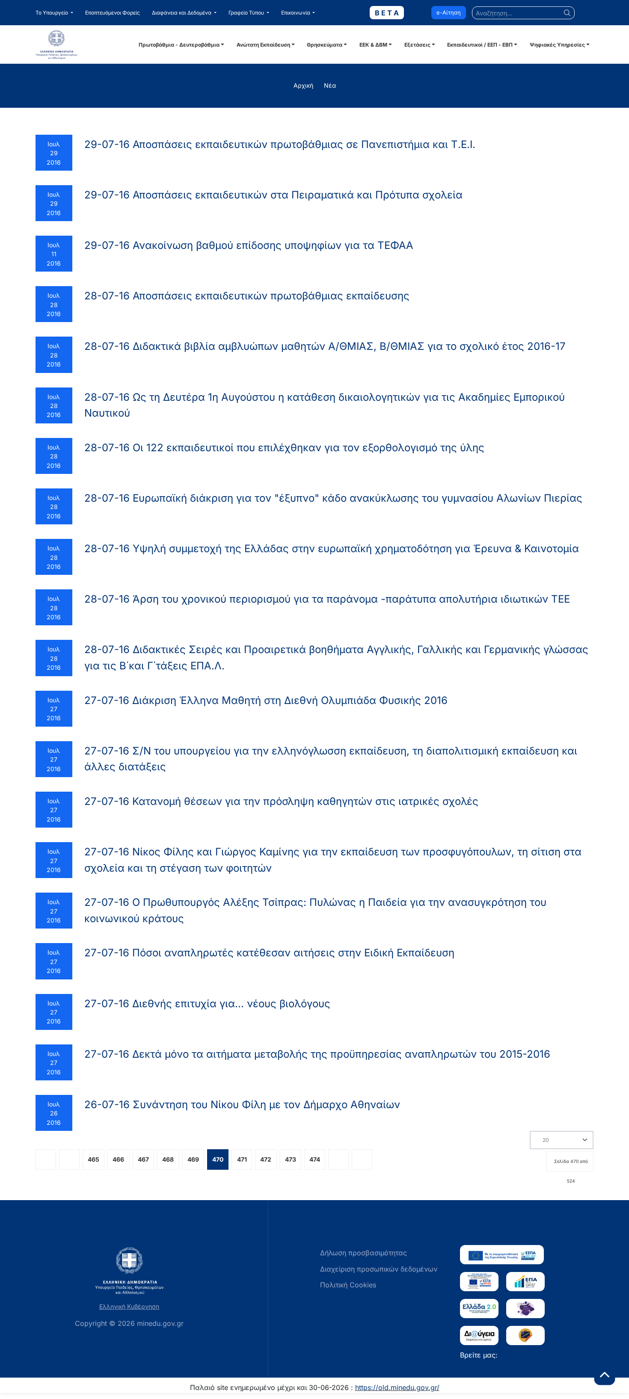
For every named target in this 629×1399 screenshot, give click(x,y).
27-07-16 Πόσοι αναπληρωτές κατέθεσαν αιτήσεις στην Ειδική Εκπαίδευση (269, 952)
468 (168, 1159)
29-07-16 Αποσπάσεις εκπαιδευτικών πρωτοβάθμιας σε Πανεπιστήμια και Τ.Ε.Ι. (279, 144)
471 (242, 1159)
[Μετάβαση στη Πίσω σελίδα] (69, 1159)
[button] (54, 13)
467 (143, 1159)
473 (290, 1159)
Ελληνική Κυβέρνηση (129, 1306)
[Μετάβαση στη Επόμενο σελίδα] (338, 1159)
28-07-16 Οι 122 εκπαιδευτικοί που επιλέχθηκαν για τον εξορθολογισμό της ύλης (284, 447)
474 (314, 1159)
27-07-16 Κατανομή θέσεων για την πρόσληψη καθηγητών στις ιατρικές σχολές (281, 801)
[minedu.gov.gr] (86, 44)
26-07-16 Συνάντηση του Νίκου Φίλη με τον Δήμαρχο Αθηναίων (242, 1104)
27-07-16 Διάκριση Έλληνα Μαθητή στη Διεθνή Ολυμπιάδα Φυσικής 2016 (266, 700)
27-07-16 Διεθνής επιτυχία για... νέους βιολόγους (207, 1003)
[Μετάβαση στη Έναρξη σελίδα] (46, 1159)
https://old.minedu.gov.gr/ (397, 1387)
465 (93, 1159)
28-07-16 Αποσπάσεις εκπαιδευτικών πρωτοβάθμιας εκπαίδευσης (246, 296)
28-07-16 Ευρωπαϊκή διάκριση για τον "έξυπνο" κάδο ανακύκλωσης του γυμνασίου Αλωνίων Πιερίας (333, 498)
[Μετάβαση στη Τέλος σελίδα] (362, 1159)
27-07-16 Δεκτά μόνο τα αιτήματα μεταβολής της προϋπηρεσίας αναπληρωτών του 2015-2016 (317, 1054)
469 (193, 1159)
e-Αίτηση (448, 12)
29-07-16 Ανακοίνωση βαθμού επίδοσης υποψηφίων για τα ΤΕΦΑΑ (248, 245)
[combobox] (523, 12)
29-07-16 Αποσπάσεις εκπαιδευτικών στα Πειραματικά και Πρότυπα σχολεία (273, 195)
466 (118, 1159)
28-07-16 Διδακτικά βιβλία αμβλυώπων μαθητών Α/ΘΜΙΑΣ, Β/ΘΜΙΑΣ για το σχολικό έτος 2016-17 (325, 346)
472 (265, 1159)
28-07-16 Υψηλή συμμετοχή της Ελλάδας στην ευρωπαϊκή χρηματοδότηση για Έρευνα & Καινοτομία (331, 548)
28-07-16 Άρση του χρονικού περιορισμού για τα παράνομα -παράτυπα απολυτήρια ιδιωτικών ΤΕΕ (327, 599)
